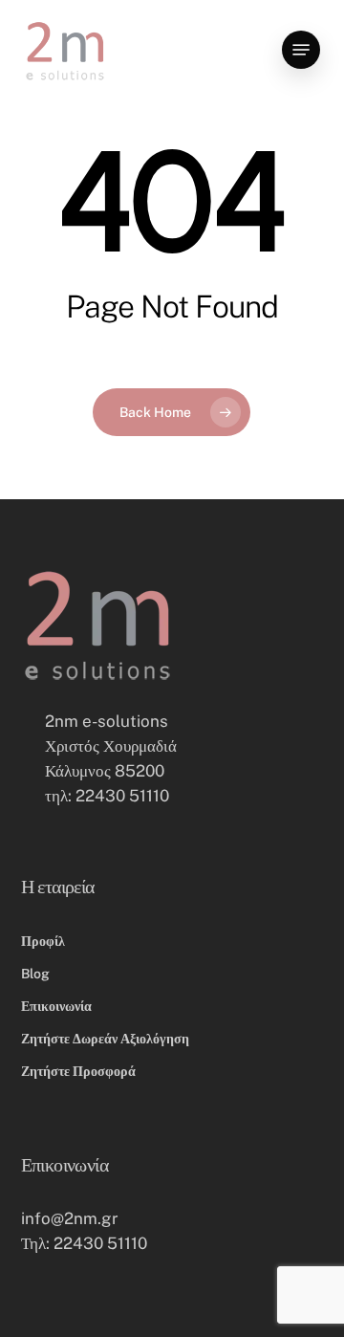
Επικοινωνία (56, 1006)
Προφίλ (43, 941)
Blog (35, 973)
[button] (301, 49)
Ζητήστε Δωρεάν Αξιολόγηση (105, 1038)
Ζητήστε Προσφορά (78, 1071)
